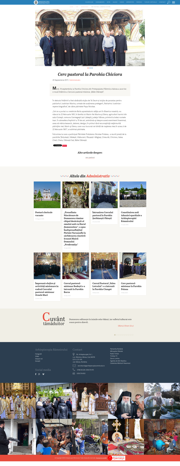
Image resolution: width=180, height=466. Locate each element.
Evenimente (100, 2)
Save (65, 145)
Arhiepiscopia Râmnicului (51, 349)
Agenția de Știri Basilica (118, 361)
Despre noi (39, 359)
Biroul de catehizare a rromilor (90, 430)
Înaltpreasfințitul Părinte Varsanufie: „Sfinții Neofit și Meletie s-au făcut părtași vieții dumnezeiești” (54, 403)
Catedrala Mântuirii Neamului (120, 363)
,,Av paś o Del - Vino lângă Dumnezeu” (90, 436)
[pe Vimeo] (43, 374)
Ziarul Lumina (114, 358)
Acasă (71, 6)
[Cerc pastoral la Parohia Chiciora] (90, 37)
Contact (162, 2)
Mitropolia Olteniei (116, 351)
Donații (37, 361)
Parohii (139, 2)
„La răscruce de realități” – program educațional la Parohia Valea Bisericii (18, 437)
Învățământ (18, 430)
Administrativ (84, 6)
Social (54, 430)
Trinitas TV (113, 356)
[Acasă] (46, 3)
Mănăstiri (130, 2)
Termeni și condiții (101, 458)
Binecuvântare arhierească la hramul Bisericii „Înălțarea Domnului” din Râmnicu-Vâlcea (126, 437)
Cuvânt (53, 318)
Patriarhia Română (116, 349)
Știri (108, 2)
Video (122, 2)
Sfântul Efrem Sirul (126, 325)
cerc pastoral (90, 157)
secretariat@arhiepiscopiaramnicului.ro (91, 366)
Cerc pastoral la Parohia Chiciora (100, 6)
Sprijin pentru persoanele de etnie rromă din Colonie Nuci (54, 436)
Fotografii (38, 354)
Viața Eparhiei (18, 395)
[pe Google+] (39, 374)
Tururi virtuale (151, 2)
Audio (115, 2)
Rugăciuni (89, 2)
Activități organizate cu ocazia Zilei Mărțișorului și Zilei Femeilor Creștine (162, 437)
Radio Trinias (114, 354)
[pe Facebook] (35, 374)
